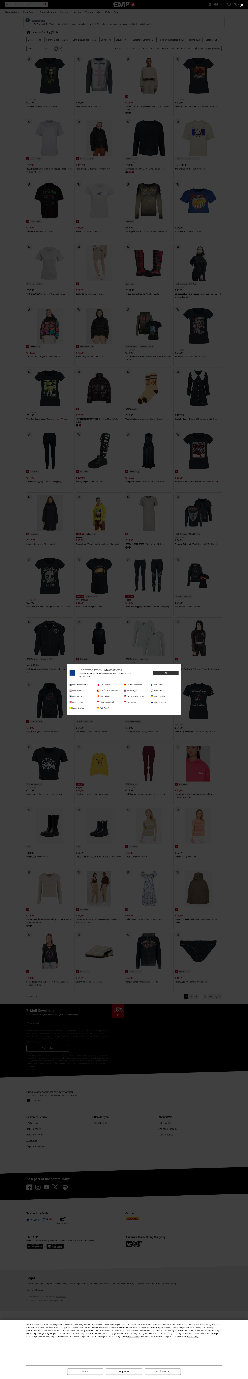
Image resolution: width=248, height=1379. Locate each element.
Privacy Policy (192, 1336)
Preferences (162, 1371)
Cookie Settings (133, 1336)
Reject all (124, 1371)
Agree (85, 1371)
